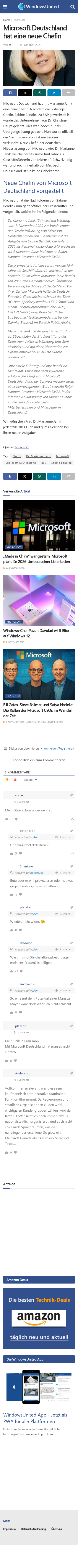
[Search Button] (72, 6)
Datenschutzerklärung (33, 1529)
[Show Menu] (5, 6)
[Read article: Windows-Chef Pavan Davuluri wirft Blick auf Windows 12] (39, 600)
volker (34, 837)
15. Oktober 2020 (30, 44)
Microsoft (19, 19)
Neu (43, 462)
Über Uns (56, 1529)
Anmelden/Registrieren (58, 748)
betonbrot (36, 872)
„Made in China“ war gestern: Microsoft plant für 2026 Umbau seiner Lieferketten (36, 558)
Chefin (17, 456)
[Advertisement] (39, 1232)
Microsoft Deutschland (20, 462)
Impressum (9, 1529)
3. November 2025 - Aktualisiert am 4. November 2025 (34, 721)
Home (6, 19)
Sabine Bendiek (61, 462)
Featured (13, 695)
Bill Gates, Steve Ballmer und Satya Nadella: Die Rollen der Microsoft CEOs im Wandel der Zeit (38, 710)
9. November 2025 (14, 642)
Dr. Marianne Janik (38, 456)
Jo (10, 44)
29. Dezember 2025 (15, 567)
